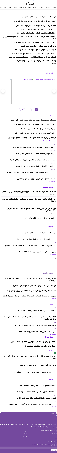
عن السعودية (41, 7)
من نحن (55, 430)
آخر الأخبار (48, 7)
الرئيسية (54, 7)
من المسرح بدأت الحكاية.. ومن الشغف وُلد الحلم (40, 218)
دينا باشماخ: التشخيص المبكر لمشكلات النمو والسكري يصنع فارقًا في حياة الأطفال (29, 192)
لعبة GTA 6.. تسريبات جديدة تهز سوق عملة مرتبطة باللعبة (37, 29)
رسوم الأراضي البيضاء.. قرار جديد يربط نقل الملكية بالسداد (37, 252)
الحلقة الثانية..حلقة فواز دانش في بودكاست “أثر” (40, 346)
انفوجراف (53, 144)
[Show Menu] (54, 3)
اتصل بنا (42, 430)
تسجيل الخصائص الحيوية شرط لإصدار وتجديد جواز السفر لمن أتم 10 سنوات (31, 172)
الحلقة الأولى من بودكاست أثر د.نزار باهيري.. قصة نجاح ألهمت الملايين (33, 342)
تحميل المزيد (53, 63)
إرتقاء (26, 435)
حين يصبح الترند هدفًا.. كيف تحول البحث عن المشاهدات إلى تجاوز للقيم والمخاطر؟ (29, 296)
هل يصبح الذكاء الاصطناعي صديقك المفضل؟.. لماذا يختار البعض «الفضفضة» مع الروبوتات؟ (30, 279)
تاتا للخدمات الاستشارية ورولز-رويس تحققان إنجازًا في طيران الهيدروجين (32, 404)
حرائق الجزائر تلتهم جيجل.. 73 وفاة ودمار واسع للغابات (38, 46)
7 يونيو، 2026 (53, 213)
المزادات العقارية (22, 7)
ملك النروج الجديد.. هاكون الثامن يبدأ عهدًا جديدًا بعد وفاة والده (35, 42)
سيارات (34, 7)
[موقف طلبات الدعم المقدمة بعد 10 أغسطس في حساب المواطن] (45, 91)
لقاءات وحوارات (24, 436)
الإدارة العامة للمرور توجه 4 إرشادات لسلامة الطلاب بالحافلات (36, 392)
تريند (10, 7)
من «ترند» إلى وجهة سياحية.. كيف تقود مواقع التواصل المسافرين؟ (34, 286)
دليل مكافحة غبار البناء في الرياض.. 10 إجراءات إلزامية (39, 17)
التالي (21, 109)
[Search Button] (2, 3)
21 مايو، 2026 (53, 220)
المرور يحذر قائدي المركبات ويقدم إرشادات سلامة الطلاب (37, 385)
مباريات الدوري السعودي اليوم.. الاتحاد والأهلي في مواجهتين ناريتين (33, 53)
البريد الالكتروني (53, 445)
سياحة (55, 352)
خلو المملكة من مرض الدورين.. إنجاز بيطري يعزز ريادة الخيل (36, 179)
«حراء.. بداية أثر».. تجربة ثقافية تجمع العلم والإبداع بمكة (38, 365)
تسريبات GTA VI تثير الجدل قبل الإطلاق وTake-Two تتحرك (37, 332)
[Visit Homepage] (28, 2)
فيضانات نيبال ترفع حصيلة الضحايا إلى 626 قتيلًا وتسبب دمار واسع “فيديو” (32, 57)
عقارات (29, 7)
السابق (53, 181)
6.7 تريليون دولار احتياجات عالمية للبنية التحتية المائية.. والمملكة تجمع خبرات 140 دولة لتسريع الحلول (30, 318)
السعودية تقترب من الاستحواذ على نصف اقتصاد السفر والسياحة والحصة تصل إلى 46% (29, 38)
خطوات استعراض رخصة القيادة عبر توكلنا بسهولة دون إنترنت (36, 398)
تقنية (5, 7)
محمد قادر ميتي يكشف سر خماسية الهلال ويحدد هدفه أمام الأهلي (33, 26)
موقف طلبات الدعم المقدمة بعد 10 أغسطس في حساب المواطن (35, 21)
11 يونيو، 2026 (52, 203)
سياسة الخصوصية (49, 430)
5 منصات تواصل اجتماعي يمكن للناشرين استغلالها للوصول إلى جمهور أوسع (31, 291)
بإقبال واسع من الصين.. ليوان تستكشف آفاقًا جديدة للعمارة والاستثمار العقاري (30, 245)
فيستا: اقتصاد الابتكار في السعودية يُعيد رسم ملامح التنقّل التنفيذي (33, 372)
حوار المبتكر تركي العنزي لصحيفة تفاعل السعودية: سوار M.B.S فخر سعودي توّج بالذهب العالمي (30, 210)
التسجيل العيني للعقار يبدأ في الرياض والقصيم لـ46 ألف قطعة (36, 239)
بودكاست (15, 7)
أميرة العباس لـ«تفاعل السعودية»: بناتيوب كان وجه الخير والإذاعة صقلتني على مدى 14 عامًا (29, 200)
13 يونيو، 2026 (52, 194)
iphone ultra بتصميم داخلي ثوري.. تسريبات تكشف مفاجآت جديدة (35, 325)
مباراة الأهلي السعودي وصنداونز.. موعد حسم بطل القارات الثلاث (35, 50)
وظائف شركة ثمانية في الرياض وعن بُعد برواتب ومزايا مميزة (36, 61)
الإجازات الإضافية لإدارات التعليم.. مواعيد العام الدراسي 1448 (36, 33)
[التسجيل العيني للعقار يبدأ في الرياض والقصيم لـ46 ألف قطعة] (23, 91)
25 (25, 109)
